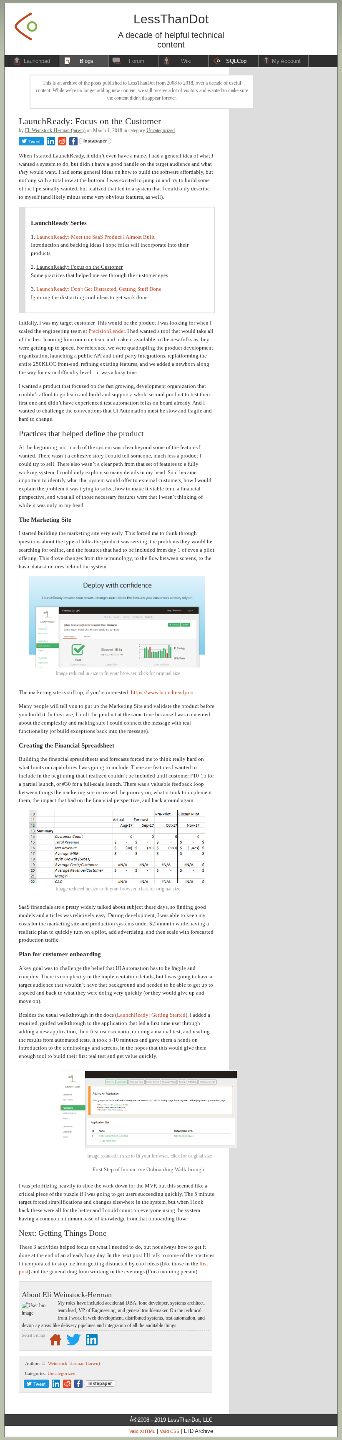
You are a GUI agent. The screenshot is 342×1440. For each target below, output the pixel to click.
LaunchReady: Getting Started (151, 1015)
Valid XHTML (142, 1431)
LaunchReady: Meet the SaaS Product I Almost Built (95, 237)
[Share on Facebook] (73, 141)
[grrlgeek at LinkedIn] (92, 1341)
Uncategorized (160, 130)
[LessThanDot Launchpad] (26, 24)
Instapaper (95, 140)
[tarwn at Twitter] (73, 1341)
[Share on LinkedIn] (51, 141)
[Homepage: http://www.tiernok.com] (55, 1341)
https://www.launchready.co (162, 692)
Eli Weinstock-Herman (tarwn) (55, 130)
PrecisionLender (106, 331)
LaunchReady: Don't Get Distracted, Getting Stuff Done (98, 289)
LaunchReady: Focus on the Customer (90, 121)
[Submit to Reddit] (62, 141)
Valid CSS (169, 1431)
